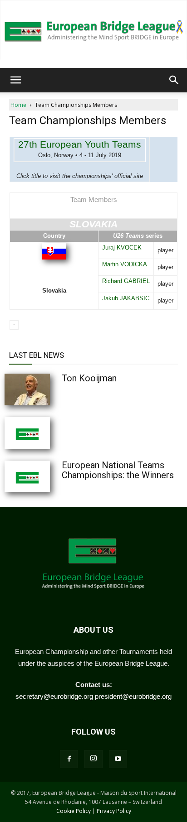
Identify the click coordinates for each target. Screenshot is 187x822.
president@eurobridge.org (133, 696)
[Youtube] (118, 759)
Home (18, 105)
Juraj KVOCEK (122, 247)
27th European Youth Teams (79, 144)
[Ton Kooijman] (50, 389)
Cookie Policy (73, 811)
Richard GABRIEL (126, 281)
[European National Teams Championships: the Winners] (50, 476)
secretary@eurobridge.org (54, 696)
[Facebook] (69, 759)
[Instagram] (93, 759)
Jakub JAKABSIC (125, 298)
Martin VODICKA (124, 264)
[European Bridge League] (93, 30)
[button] (15, 80)
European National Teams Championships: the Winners (118, 470)
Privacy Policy (114, 811)
